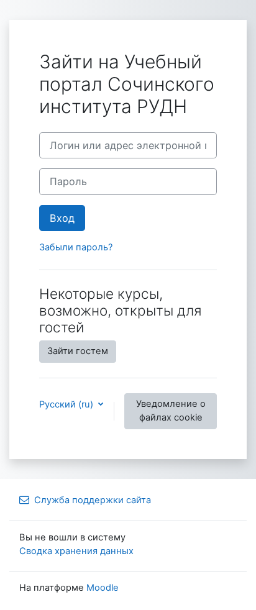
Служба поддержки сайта (92, 500)
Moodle (102, 587)
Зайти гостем (77, 351)
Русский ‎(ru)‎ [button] (67, 404)
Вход (62, 218)
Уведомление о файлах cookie (171, 410)
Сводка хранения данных (76, 551)
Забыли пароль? (75, 247)
